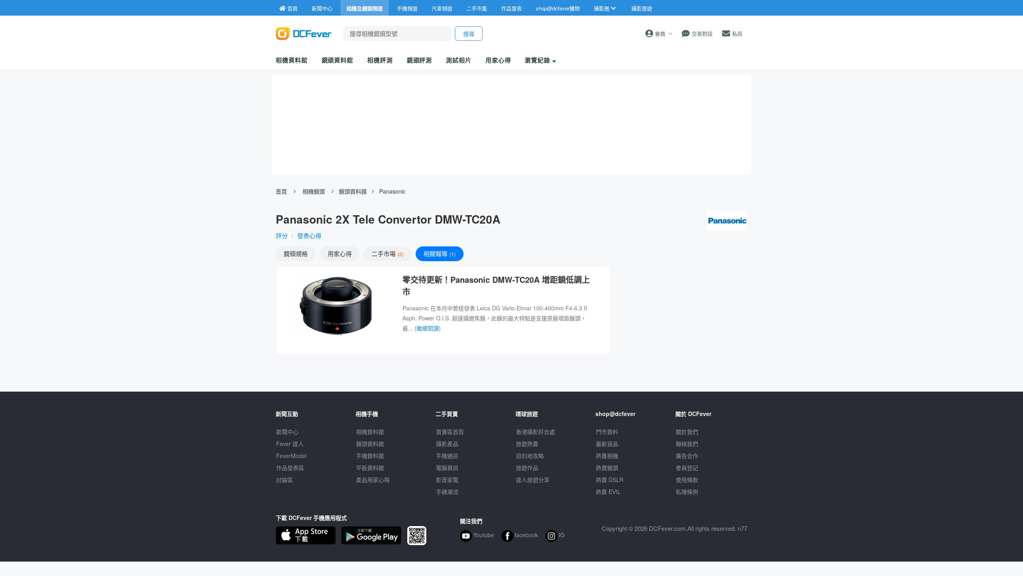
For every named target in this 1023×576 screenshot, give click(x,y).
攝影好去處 (535, 432)
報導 (439, 253)
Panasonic (392, 191)
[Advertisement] (682, 324)
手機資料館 (370, 456)
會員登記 (687, 468)
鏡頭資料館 (338, 60)
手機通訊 (447, 456)
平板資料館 (370, 468)
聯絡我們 (687, 444)
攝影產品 (447, 444)
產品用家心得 (373, 480)
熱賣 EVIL (608, 492)
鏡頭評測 (419, 60)
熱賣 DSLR (609, 480)
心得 (340, 253)
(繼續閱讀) (427, 328)
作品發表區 (290, 468)
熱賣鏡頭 (607, 468)
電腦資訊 (447, 468)
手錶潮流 (447, 492)
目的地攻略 (530, 456)
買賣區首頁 (450, 432)
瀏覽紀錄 (538, 60)
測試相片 (459, 60)
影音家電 (447, 480)
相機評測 (380, 60)
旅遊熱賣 (527, 444)
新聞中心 (287, 432)
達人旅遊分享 (532, 480)
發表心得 (309, 235)
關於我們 (687, 432)
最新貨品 (607, 444)
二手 (387, 253)
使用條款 (687, 480)
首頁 (281, 191)
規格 (296, 253)
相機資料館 (292, 60)
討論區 (284, 480)
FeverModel (291, 456)
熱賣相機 (607, 456)
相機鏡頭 (314, 191)
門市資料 (607, 432)
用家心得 (498, 60)
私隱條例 (687, 492)
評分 (282, 235)
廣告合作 (687, 456)
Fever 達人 (290, 444)
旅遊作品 (527, 468)
